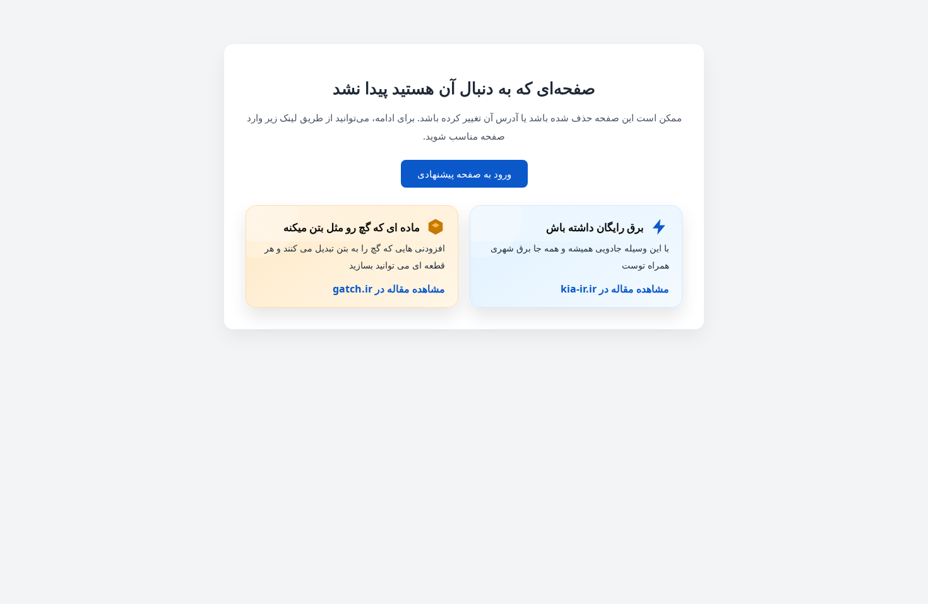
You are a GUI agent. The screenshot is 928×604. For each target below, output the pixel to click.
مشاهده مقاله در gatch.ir (389, 289)
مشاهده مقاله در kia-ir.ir (615, 289)
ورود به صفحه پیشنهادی (464, 173)
